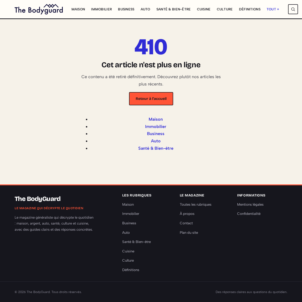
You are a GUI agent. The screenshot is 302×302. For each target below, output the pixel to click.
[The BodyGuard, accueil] (39, 9)
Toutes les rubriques (195, 204)
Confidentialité (248, 214)
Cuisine (204, 9)
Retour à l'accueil (151, 98)
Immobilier (101, 9)
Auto (145, 9)
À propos (187, 214)
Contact (186, 223)
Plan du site (189, 232)
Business (126, 9)
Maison (78, 9)
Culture (225, 9)
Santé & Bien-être (173, 9)
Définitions (249, 9)
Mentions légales (250, 204)
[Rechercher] (293, 9)
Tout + (273, 9)
